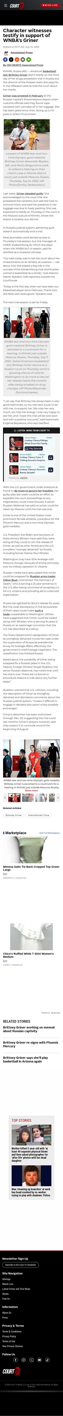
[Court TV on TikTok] (47, 1360)
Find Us (6, 1298)
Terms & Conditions (11, 1331)
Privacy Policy (9, 1336)
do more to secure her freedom (33, 490)
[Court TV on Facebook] (15, 1360)
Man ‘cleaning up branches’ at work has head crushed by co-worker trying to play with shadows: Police (31, 1192)
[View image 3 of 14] (41, 797)
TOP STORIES (21, 1120)
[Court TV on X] (31, 1360)
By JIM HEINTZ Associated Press (23, 65)
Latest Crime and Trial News (16, 1289)
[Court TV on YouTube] (39, 1360)
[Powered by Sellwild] (55, 1013)
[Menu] (5, 5)
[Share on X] (11, 59)
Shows (5, 1293)
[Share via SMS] (28, 59)
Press (5, 1317)
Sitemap (6, 1279)
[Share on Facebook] (5, 59)
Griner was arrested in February (23, 95)
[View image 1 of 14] (14, 797)
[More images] (58, 798)
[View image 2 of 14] (28, 797)
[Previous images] (5, 798)
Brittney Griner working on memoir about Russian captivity (29, 1029)
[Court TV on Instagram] (23, 1360)
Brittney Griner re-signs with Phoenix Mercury (30, 1044)
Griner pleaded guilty (30, 193)
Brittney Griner (14, 815)
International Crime (38, 815)
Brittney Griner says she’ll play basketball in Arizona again (25, 1059)
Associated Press (22, 52)
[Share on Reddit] (17, 59)
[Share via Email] (22, 59)
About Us (6, 1312)
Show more (31, 790)
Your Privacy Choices (12, 1346)
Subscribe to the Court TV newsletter (20, 1265)
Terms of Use (8, 1341)
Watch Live (50, 5)
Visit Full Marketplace (49, 833)
